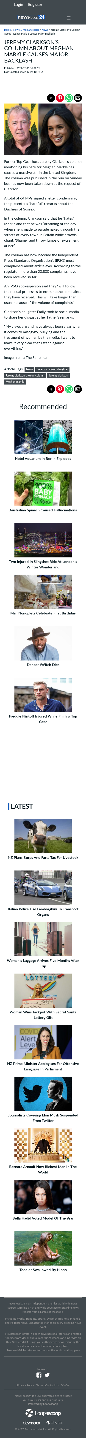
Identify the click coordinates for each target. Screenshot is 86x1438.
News (45, 30)
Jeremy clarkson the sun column (25, 375)
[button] (51, 98)
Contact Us (52, 1385)
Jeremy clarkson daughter (52, 369)
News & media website (26, 30)
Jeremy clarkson (58, 375)
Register (35, 5)
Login (18, 5)
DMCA (65, 1385)
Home (7, 30)
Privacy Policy (25, 1385)
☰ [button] (69, 18)
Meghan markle (15, 381)
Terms (39, 1385)
